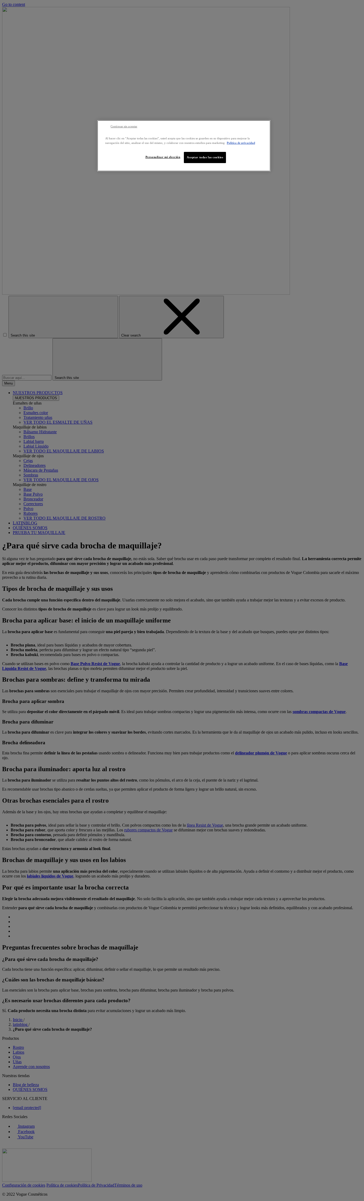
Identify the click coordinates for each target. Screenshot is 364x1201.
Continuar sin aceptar (124, 126)
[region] (183, 145)
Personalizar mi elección (162, 157)
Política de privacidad (241, 142)
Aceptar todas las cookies (205, 157)
